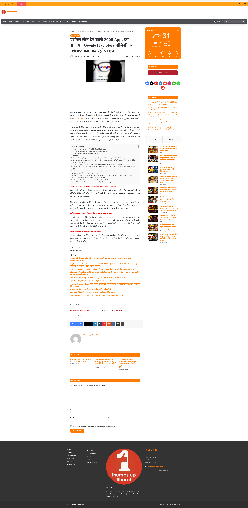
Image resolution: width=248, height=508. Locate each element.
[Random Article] (242, 4)
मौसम (38, 21)
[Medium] (174, 83)
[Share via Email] (118, 324)
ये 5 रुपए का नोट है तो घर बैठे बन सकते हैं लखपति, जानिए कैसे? (89, 178)
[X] (152, 83)
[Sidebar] (245, 4)
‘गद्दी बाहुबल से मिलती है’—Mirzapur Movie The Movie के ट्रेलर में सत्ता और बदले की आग (169, 208)
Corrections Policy (72, 465)
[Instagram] (169, 83)
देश (10, 21)
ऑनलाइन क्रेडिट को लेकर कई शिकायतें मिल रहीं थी (85, 154)
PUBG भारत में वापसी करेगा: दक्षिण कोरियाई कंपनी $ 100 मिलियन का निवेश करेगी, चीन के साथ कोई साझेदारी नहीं (105, 362)
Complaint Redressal (91, 463)
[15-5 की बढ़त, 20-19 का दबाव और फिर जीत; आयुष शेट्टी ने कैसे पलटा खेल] (153, 169)
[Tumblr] (100, 324)
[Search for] (243, 21)
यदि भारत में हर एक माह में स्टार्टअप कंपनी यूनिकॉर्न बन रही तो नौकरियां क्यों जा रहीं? (94, 171)
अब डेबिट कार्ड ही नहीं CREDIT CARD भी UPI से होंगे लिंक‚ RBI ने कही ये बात (94, 182)
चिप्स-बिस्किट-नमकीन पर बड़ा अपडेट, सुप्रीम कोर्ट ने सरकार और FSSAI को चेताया (168, 190)
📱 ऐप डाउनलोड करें (162, 73)
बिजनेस (74, 21)
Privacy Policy (71, 459)
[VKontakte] (113, 324)
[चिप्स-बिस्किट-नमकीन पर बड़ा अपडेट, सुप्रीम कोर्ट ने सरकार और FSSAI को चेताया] (153, 190)
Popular (171, 139)
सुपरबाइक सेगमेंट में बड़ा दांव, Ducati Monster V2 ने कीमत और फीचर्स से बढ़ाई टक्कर (168, 218)
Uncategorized (80, 31)
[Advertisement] (105, 97)
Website (109, 418)
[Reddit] (109, 324)
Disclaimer (70, 462)
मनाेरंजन (17, 21)
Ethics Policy (89, 451)
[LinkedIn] (95, 324)
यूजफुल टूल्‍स (82, 21)
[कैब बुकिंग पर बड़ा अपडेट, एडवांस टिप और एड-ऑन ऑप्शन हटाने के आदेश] (153, 199)
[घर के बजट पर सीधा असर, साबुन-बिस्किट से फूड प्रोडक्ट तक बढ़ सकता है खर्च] (153, 227)
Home (4, 21)
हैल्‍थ (32, 21)
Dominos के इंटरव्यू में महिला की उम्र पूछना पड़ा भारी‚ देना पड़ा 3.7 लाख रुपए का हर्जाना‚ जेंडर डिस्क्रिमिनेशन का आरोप (103, 158)
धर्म (23, 21)
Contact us (88, 457)
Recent (154, 139)
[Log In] (239, 4)
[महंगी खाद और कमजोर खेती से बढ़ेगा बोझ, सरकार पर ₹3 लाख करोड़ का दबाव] (153, 149)
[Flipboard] (163, 88)
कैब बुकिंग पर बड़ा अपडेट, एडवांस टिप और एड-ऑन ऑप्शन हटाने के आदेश (167, 199)
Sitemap (88, 460)
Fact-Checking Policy (92, 454)
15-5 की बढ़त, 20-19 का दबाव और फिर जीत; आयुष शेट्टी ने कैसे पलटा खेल (168, 169)
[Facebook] (147, 83)
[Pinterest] (104, 324)
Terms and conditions (73, 456)
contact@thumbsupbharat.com (155, 467)
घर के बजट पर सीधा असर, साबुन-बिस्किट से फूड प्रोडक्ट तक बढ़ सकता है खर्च (168, 227)
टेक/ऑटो (66, 21)
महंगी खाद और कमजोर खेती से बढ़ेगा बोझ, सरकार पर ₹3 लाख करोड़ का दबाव (168, 149)
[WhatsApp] (178, 83)
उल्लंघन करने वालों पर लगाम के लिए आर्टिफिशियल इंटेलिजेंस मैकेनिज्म (90, 149)
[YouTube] (165, 83)
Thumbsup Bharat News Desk (81, 56)
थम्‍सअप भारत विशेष (48, 21)
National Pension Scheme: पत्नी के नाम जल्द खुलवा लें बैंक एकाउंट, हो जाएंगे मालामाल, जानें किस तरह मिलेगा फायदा (103, 175)
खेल (28, 21)
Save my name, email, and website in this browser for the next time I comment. (93, 426)
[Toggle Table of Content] (136, 146)
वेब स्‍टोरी (58, 21)
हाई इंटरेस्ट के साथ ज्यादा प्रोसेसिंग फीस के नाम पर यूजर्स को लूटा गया (90, 151)
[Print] (122, 324)
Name (72, 410)
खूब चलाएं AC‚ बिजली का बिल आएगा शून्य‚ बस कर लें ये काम (89, 173)
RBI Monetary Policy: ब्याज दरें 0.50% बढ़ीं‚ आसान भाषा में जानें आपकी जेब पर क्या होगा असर (97, 165)
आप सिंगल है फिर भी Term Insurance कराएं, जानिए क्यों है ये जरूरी (90, 180)
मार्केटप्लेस (80, 119)
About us (69, 453)
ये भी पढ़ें (75, 156)
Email (72, 418)
